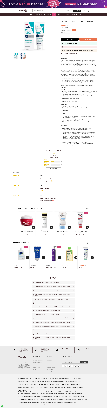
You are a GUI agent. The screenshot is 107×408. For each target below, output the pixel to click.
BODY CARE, (42, 381)
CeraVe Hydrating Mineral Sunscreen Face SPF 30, (27, 400)
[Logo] (22, 10)
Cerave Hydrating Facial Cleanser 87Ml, (25, 399)
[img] (16, 175)
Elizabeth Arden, (40, 384)
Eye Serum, (67, 384)
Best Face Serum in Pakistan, (75, 378)
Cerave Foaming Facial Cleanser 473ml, (41, 396)
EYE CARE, (57, 384)
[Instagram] (69, 366)
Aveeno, (27, 378)
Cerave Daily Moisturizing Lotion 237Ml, (38, 393)
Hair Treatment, (26, 387)
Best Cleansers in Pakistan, (72, 142)
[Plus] (69, 35)
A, (18, 378)
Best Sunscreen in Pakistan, (34, 381)
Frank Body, (45, 386)
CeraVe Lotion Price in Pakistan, (37, 382)
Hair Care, (68, 386)
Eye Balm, (53, 384)
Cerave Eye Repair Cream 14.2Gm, (24, 394)
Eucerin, (45, 384)
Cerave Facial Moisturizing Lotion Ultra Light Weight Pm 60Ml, (42, 394)
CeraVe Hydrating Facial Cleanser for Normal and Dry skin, (45, 399)
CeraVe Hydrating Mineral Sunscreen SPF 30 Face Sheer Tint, (48, 400)
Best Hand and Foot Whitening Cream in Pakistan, (38, 379)
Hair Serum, (20, 387)
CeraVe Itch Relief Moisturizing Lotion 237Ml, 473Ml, (27, 404)
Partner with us (77, 10)
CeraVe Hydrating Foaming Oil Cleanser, (63, 399)
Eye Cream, (62, 384)
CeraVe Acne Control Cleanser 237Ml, (25, 391)
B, (33, 378)
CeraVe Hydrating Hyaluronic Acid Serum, (80, 399)
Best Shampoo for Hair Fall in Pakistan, (72, 379)
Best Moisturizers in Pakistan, (54, 379)
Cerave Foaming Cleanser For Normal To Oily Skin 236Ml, (65, 394)
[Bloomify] (24, 357)
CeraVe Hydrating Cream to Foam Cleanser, (54, 397)
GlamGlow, (50, 386)
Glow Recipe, (55, 386)
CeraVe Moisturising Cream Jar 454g (44, 404)
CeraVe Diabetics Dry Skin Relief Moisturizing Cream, (55, 393)
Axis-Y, (31, 378)
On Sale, (68, 145)
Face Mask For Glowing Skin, (75, 384)
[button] (63, 25)
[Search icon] (68, 10)
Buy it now (88, 39)
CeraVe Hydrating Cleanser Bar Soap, (38, 397)
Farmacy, (40, 386)
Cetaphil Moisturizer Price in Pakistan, (68, 382)
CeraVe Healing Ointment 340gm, (24, 397)
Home (12, 17)
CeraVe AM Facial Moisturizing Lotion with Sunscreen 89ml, (56, 391)
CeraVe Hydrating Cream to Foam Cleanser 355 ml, (73, 397)
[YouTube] (75, 366)
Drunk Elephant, (28, 384)
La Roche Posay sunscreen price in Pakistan (74, 387)
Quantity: (63, 32)
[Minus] (62, 35)
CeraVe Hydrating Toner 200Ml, (53, 402)
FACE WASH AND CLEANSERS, (87, 143)
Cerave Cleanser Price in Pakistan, (74, 143)
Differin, (23, 384)
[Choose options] (75, 257)
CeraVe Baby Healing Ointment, (73, 391)
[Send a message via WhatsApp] (2, 405)
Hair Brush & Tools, (61, 386)
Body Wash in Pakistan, (49, 381)
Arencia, (23, 378)
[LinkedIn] (78, 366)
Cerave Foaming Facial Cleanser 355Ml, (25, 396)
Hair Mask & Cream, (81, 386)
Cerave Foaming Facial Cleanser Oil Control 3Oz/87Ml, (59, 396)
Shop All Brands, (74, 145)
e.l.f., (32, 384)
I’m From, (37, 387)
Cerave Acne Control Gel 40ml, (38, 391)
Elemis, (35, 384)
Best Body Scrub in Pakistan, (53, 378)
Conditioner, (84, 382)
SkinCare (80, 145)
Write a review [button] (53, 168)
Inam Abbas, (32, 387)
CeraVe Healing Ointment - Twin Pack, (77, 396)
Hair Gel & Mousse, (73, 386)
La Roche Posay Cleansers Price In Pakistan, (57, 387)
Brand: (62, 27)
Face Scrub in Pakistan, (22, 386)
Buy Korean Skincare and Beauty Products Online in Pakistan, (65, 381)
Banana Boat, (37, 378)
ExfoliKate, (49, 384)
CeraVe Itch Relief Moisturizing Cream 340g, (67, 402)
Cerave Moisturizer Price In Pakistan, (50, 382)
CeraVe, (85, 142)
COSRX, (19, 384)
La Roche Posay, (46, 387)
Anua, (21, 378)
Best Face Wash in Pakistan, (23, 379)
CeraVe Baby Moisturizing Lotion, (24, 393)
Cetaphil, (59, 382)
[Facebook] (63, 366)
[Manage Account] (84, 10)
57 (63, 53)
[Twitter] (66, 366)
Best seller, (81, 142)
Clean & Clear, (79, 382)
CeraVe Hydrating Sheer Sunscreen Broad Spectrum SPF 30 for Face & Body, (32, 402)
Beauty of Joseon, (43, 378)
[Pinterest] (72, 366)
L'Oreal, (40, 387)
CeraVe (66, 27)
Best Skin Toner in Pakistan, (23, 381)
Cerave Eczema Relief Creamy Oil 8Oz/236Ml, (74, 393)
